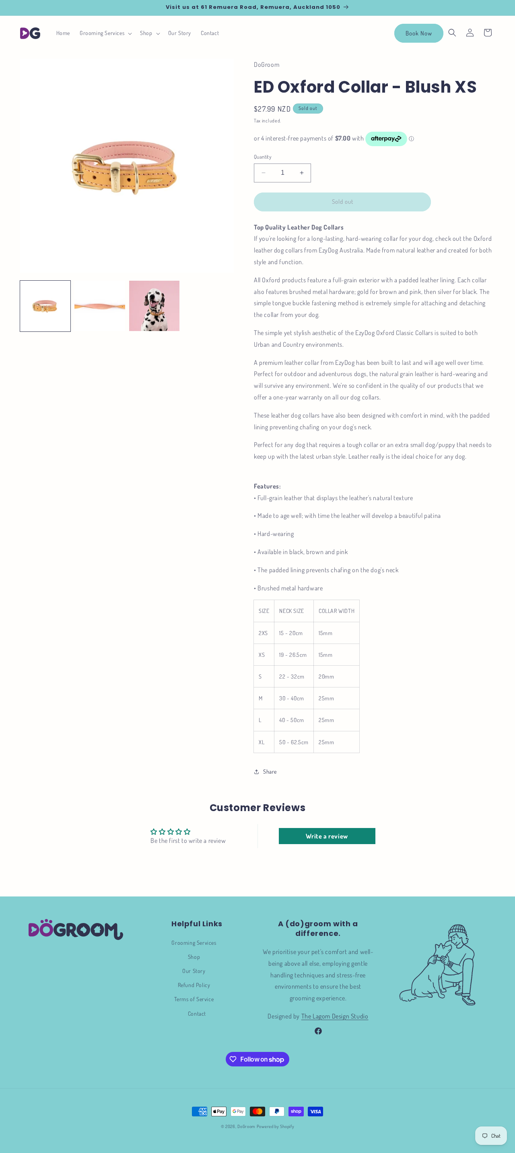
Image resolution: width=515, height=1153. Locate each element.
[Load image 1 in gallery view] (45, 306)
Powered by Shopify (276, 1126)
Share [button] (270, 771)
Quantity (262, 156)
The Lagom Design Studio (335, 1016)
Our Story (193, 970)
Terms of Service (194, 999)
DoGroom (246, 1126)
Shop (194, 956)
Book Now (419, 33)
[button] (105, 33)
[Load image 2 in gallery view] (99, 306)
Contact (197, 1013)
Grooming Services (193, 942)
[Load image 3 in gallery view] (154, 306)
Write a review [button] (327, 836)
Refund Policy (194, 984)
